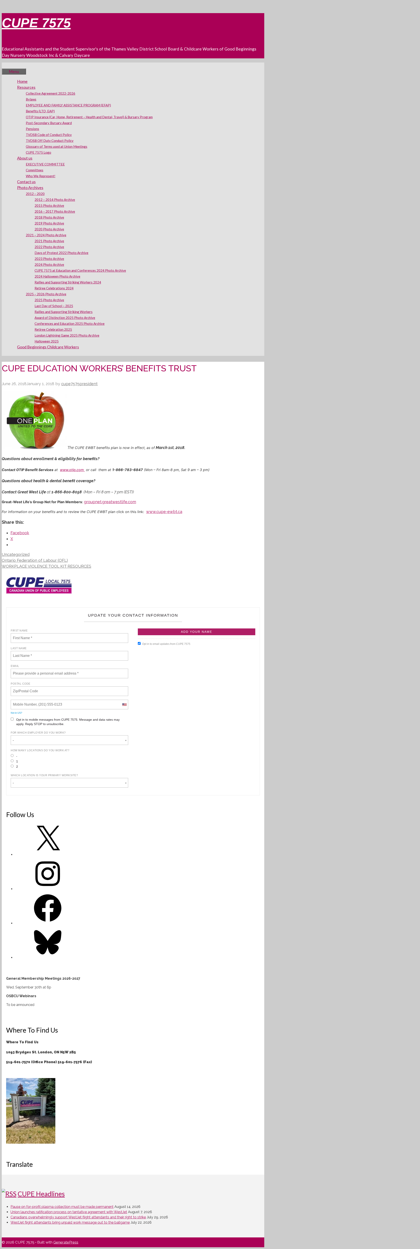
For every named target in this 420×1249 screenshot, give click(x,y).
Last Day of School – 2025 (54, 306)
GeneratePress (65, 1242)
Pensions (32, 129)
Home (22, 81)
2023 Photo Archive (49, 259)
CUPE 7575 (36, 23)
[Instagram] (47, 889)
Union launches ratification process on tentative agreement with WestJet (68, 1212)
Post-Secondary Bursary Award (49, 123)
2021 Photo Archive (49, 241)
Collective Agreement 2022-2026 (50, 93)
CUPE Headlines (41, 1194)
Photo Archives (30, 187)
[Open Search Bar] (8, 65)
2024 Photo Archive (49, 264)
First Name (19, 630)
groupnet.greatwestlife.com (110, 501)
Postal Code (20, 683)
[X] (47, 854)
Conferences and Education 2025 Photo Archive (70, 323)
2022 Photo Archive (49, 247)
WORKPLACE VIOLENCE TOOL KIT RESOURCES (46, 566)
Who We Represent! (40, 176)
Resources (26, 87)
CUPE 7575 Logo (38, 152)
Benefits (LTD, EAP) (40, 111)
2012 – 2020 (35, 194)
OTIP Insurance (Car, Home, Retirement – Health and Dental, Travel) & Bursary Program (89, 117)
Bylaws (31, 99)
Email (15, 666)
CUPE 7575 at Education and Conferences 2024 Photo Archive (80, 270)
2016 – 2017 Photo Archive (55, 211)
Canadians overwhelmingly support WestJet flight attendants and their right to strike (78, 1217)
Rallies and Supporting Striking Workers (64, 312)
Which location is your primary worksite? (44, 775)
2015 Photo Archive (49, 205)
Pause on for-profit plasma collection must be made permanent (62, 1207)
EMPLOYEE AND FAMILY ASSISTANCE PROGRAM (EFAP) (68, 105)
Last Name (19, 648)
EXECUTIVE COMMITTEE (45, 164)
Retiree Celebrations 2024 (54, 288)
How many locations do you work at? (40, 750)
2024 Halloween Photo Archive (57, 276)
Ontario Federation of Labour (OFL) (35, 560)
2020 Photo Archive (49, 229)
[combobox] (124, 704)
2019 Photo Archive (49, 223)
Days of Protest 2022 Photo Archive (61, 253)
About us (24, 158)
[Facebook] (47, 923)
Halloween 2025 (47, 341)
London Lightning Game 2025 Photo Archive (67, 335)
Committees (34, 170)
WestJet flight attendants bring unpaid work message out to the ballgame (70, 1222)
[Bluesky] (47, 957)
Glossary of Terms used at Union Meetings (56, 146)
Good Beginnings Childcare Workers (48, 346)
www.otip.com (72, 470)
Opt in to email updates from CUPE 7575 (166, 643)
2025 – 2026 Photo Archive (46, 294)
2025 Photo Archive (49, 300)
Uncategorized (16, 554)
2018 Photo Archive (49, 217)
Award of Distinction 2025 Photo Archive (65, 318)
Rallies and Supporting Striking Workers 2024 (68, 282)
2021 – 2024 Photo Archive (46, 235)
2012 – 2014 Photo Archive (55, 200)
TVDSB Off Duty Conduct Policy (50, 141)
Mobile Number (24, 702)
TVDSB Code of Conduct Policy (49, 135)
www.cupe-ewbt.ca (164, 511)
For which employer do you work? (38, 732)
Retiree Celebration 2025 (53, 329)
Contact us (26, 181)
